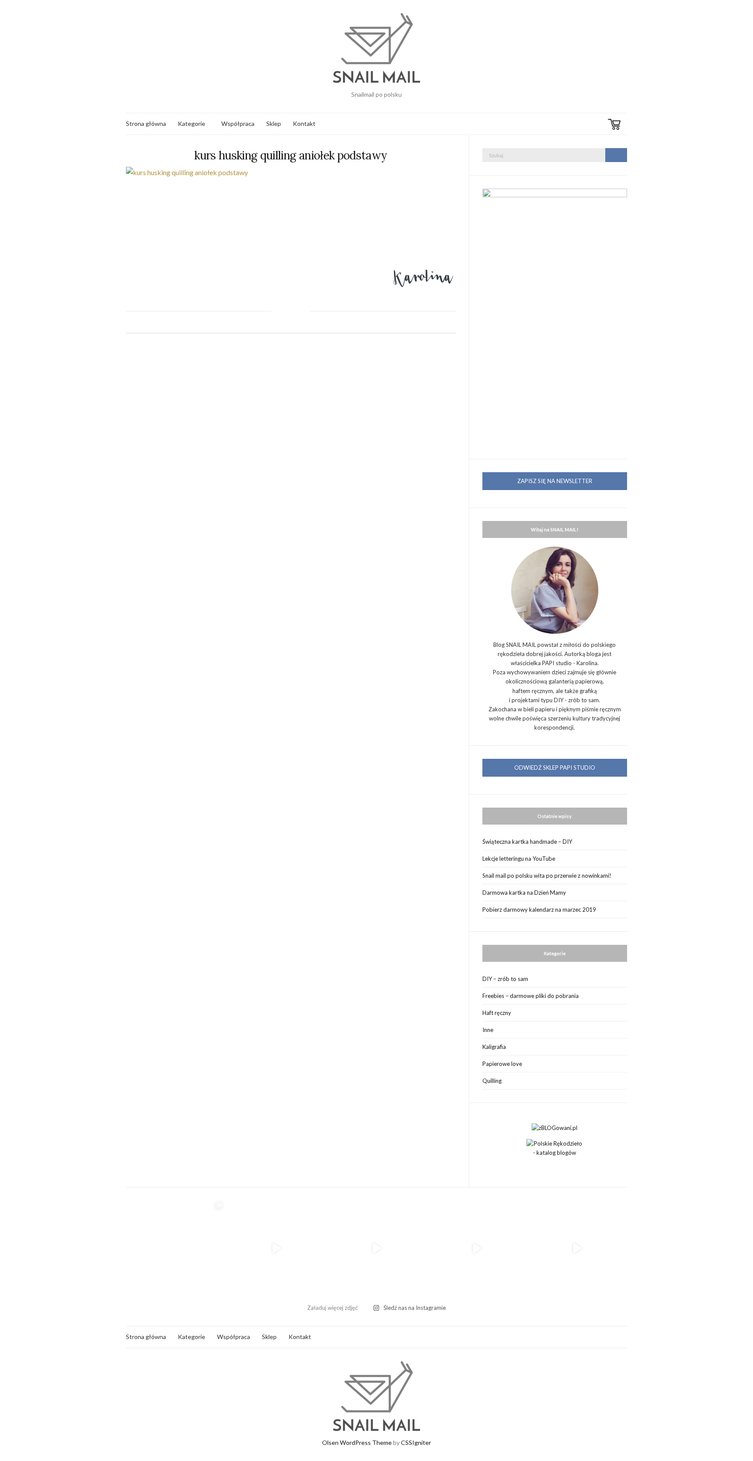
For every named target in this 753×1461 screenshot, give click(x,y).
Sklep (273, 123)
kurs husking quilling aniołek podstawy (290, 155)
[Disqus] (291, 467)
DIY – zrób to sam (505, 978)
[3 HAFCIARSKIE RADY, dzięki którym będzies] (376, 1248)
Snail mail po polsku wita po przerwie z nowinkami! (546, 875)
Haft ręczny (496, 1012)
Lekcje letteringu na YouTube (518, 858)
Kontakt (304, 123)
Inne (487, 1029)
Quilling (492, 1080)
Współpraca (237, 123)
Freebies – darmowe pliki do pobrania (530, 995)
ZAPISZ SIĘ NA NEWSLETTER (554, 480)
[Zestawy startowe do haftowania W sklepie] (477, 1248)
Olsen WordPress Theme (357, 1442)
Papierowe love (502, 1063)
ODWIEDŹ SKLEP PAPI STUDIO (554, 767)
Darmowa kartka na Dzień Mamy (524, 892)
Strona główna (146, 123)
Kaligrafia (494, 1046)
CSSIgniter (416, 1442)
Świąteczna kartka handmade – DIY (527, 841)
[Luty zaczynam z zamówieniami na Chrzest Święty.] (577, 1248)
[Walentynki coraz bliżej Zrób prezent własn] (276, 1248)
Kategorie (191, 123)
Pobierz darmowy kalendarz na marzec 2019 (539, 909)
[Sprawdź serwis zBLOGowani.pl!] (554, 1126)
